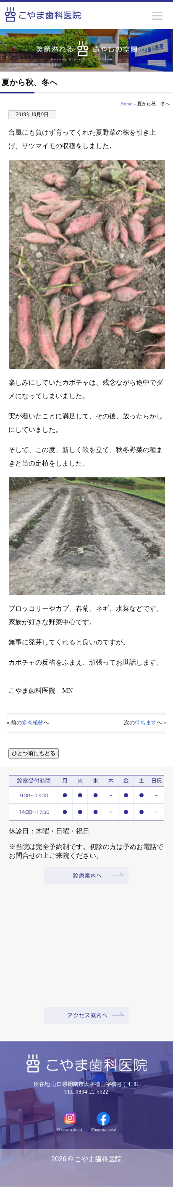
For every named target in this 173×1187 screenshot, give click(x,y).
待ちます (146, 723)
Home (126, 103)
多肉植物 (33, 723)
